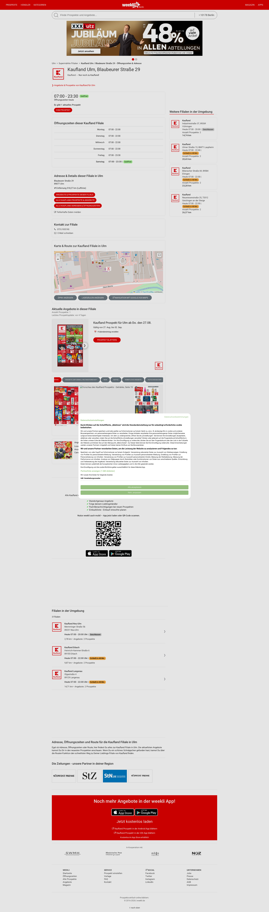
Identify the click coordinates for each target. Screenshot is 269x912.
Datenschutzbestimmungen (176, 417)
